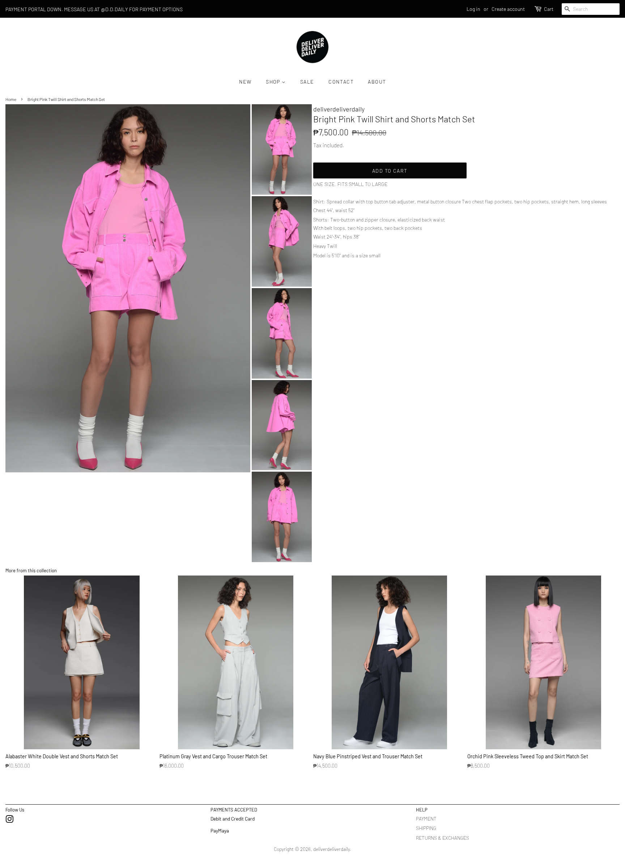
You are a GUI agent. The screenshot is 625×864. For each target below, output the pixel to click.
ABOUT (377, 82)
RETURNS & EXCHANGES (442, 838)
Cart (548, 9)
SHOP (274, 82)
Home (10, 99)
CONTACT (341, 82)
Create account (508, 9)
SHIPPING (426, 828)
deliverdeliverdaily (331, 849)
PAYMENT (426, 818)
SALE (307, 82)
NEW (245, 82)
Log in (473, 9)
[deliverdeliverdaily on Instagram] (9, 820)
